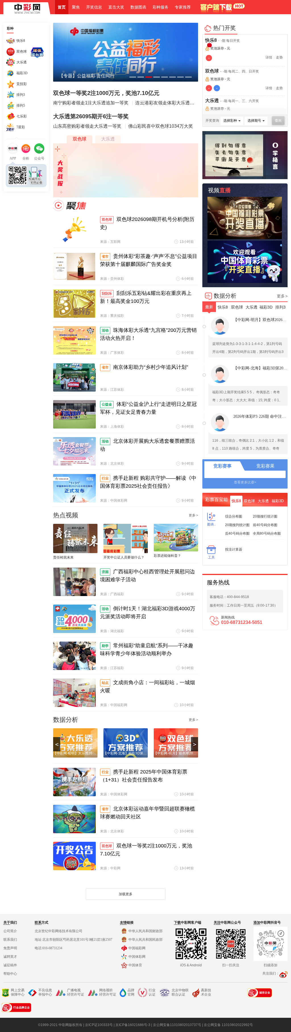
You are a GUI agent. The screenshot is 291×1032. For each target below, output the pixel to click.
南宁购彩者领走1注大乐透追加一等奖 (90, 102)
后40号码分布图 (237, 533)
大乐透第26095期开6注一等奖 (91, 116)
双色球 (212, 71)
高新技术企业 (206, 992)
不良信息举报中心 (45, 992)
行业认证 (152, 992)
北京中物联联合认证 (180, 992)
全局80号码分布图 (267, 533)
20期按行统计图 (265, 516)
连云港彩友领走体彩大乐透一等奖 (169, 102)
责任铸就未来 (63, 557)
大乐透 (212, 100)
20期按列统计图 (237, 525)
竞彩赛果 (265, 466)
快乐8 (211, 40)
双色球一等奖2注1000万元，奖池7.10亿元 (106, 93)
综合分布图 (233, 516)
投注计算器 (233, 549)
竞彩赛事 (222, 466)
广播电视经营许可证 (75, 992)
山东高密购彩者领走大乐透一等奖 (87, 126)
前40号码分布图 (265, 525)
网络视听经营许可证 (107, 992)
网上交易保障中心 (17, 992)
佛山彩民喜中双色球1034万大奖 (160, 126)
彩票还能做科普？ (167, 556)
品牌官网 (131, 992)
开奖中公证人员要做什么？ (123, 557)
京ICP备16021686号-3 (132, 1025)
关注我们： (270, 973)
